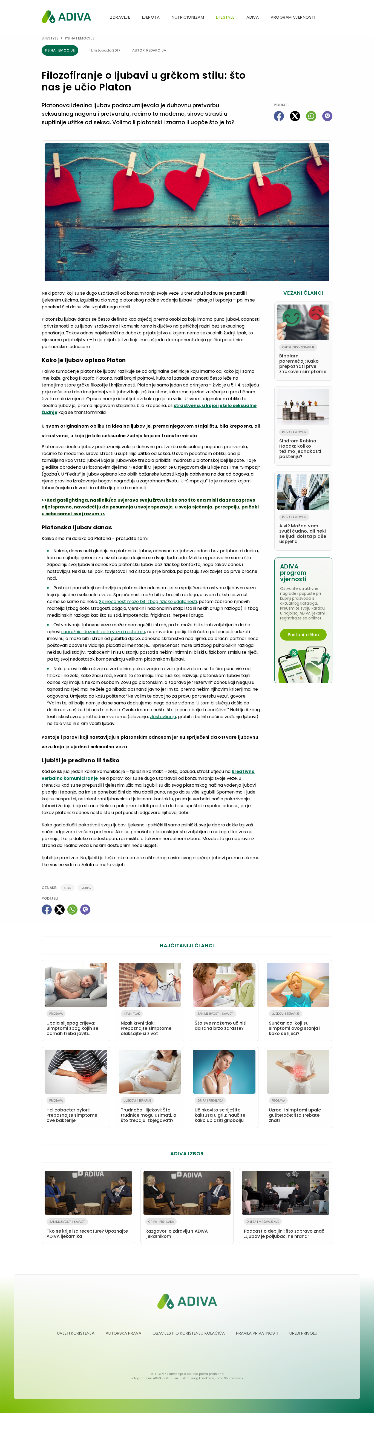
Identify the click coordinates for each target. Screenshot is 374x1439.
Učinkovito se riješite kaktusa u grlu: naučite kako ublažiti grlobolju (220, 1111)
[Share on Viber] (327, 116)
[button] (330, 18)
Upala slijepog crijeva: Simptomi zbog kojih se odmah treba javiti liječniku (72, 1024)
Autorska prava (123, 1333)
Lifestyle (225, 17)
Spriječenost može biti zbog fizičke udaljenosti (148, 601)
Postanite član (303, 635)
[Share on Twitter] (295, 116)
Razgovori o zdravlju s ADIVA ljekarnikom (176, 1229)
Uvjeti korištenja (75, 1333)
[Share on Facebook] (279, 116)
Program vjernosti (293, 17)
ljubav (86, 888)
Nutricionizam (188, 17)
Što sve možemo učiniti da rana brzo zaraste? (220, 1021)
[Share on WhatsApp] (311, 116)
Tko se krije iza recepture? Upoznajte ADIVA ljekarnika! (87, 1229)
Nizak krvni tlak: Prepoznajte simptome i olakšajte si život (147, 1024)
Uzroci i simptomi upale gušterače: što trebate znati (295, 1111)
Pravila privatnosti (257, 1333)
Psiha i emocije (79, 38)
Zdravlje (120, 17)
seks (67, 888)
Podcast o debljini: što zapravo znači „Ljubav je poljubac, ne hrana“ (285, 1229)
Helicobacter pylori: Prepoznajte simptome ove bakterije (72, 1111)
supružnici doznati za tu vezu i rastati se (103, 632)
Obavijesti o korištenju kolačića (189, 1333)
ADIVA (252, 17)
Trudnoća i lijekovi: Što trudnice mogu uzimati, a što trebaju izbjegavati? (148, 1111)
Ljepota (151, 17)
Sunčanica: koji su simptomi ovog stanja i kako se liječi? (294, 1024)
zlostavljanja (163, 716)
